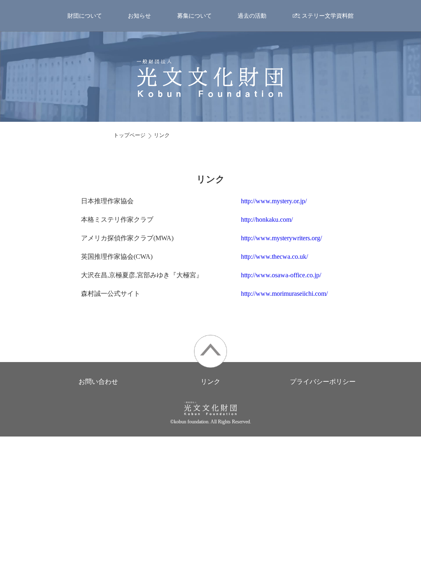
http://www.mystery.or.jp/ (274, 200)
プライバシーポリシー (323, 381)
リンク (162, 135)
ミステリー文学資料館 (325, 15)
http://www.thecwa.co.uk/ (274, 256)
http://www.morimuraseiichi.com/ (284, 293)
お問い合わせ (98, 381)
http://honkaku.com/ (267, 219)
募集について (194, 15)
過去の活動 (252, 15)
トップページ (129, 135)
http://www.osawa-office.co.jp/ (281, 275)
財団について (84, 15)
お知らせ (139, 15)
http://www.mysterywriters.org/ (281, 238)
